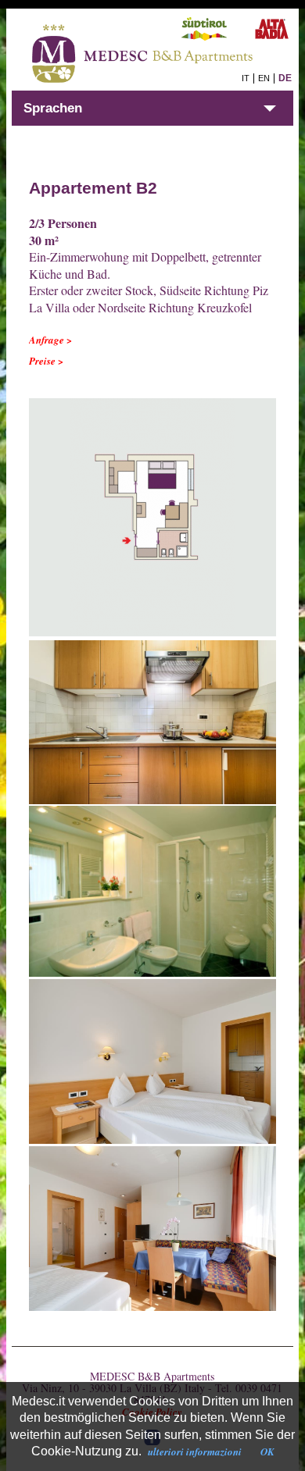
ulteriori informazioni (195, 1451)
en (264, 78)
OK (267, 1451)
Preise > (46, 361)
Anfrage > (50, 340)
